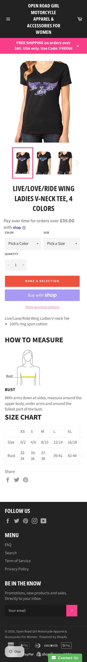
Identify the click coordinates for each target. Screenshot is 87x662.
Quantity (11, 254)
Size (46, 233)
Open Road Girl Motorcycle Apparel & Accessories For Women (43, 18)
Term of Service (18, 561)
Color (9, 233)
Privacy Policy (17, 569)
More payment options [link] (42, 307)
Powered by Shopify (53, 637)
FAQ (8, 545)
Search (11, 553)
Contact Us (67, 658)
